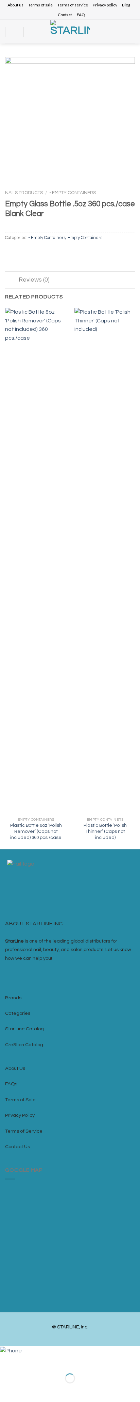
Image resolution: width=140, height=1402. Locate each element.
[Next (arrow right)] (26, 1390)
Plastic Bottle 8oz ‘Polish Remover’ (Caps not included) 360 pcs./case (36, 831)
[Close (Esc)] (6, 1361)
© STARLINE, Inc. (70, 1326)
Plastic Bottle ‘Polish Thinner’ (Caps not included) (105, 831)
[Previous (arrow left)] (6, 1390)
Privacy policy (105, 4)
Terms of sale (40, 4)
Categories (17, 1013)
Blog (126, 4)
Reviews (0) (34, 280)
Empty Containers (85, 238)
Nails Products (24, 192)
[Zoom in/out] (26, 1361)
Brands (13, 997)
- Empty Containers (72, 192)
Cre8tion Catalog (24, 1044)
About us (15, 4)
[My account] (121, 31)
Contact (65, 14)
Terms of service (72, 4)
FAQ (81, 14)
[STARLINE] (70, 32)
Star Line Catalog (24, 1028)
